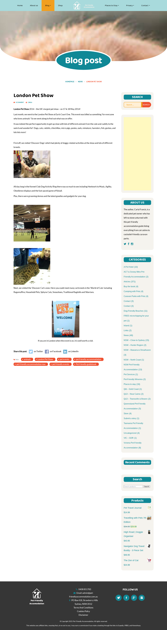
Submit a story (130, 418)
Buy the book (129, 286)
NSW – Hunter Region (133, 345)
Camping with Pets (132, 291)
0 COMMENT (20, 102)
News (80, 82)
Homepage (69, 82)
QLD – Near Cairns (132, 394)
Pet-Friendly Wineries (133, 379)
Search (146, 486)
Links (126, 330)
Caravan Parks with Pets (134, 296)
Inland (126, 326)
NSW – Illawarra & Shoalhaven (137, 350)
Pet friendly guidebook (86, 364)
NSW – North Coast (132, 360)
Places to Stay (111, 5)
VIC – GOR (129, 438)
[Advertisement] (137, 153)
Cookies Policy (83, 611)
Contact (144, 5)
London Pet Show (45, 359)
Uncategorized (130, 433)
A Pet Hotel (129, 267)
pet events (64, 359)
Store (126, 413)
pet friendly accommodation (88, 359)
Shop (60, 5)
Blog (47, 5)
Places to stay (130, 384)
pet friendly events (60, 364)
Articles (127, 282)
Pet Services (129, 374)
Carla (30, 102)
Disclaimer (83, 615)
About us (34, 5)
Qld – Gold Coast (131, 389)
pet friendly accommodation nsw (30, 364)
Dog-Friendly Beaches (133, 311)
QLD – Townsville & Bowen (135, 399)
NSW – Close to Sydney (134, 340)
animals (27, 359)
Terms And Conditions (83, 607)
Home (20, 5)
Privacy (129, 5)
